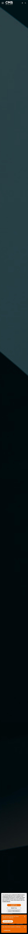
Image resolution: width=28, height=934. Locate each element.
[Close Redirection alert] (25, 927)
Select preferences (14, 911)
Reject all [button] (14, 908)
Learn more (7, 930)
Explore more (8, 921)
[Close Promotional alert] (25, 917)
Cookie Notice (6, 901)
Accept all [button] (14, 905)
